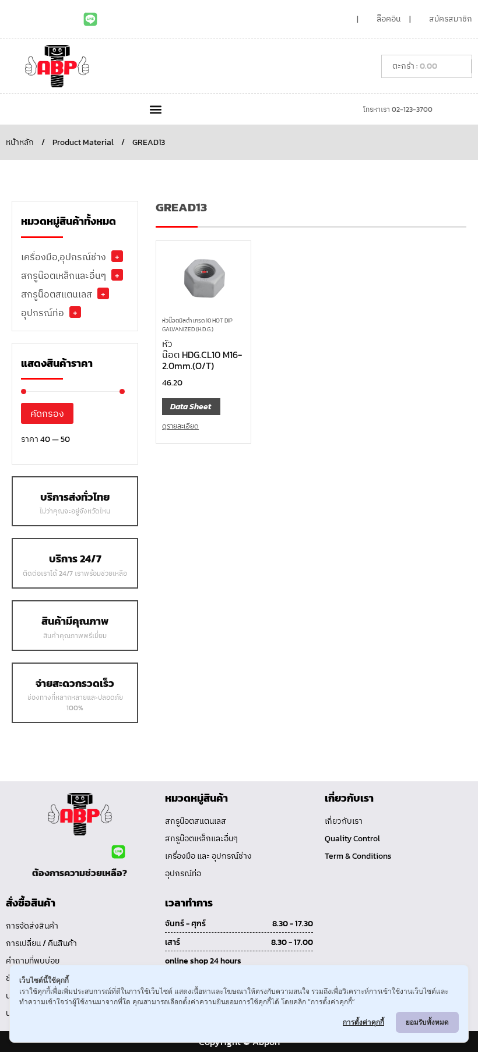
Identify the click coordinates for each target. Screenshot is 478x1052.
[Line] (90, 19)
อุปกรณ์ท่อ (42, 313)
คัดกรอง (47, 413)
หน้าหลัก (20, 142)
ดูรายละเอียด (180, 426)
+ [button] (117, 256)
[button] (155, 109)
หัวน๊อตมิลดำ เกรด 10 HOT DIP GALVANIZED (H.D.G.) (197, 325)
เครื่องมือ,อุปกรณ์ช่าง (63, 257)
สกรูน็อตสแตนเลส (56, 294)
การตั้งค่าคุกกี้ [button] (363, 1022)
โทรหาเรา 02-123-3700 (398, 109)
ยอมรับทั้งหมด (427, 1022)
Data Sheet (190, 407)
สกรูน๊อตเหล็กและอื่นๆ (63, 275)
